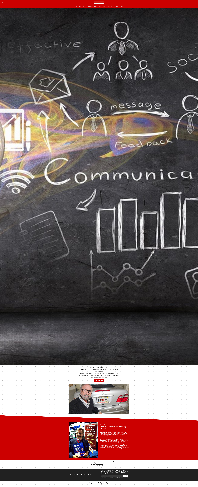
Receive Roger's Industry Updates (81, 474)
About (80, 6)
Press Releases (109, 6)
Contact (121, 6)
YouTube (100, 6)
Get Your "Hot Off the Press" (99, 372)
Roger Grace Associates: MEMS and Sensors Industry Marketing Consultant (113, 426)
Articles (95, 6)
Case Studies (116, 6)
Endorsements (90, 6)
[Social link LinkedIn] (2, 2)
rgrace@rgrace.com (97, 464)
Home (76, 6)
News (104, 6)
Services (84, 6)
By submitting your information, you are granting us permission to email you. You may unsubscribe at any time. (114, 478)
